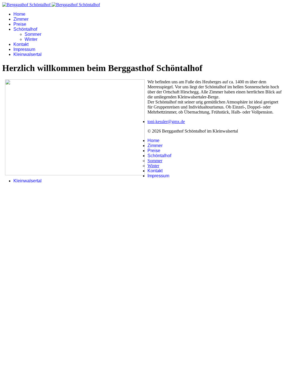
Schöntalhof (25, 29)
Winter (31, 39)
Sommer (33, 34)
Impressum (24, 49)
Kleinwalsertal (27, 54)
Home (19, 14)
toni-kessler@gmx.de (166, 121)
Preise (19, 24)
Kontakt (20, 44)
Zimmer (20, 19)
